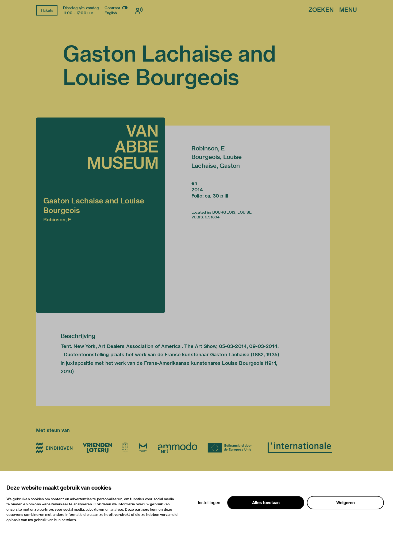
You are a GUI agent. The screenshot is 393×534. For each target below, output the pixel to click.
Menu (348, 10)
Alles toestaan (266, 502)
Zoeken (321, 10)
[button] (100, 215)
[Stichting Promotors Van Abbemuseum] (125, 447)
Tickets (46, 10)
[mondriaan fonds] (143, 447)
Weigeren (345, 502)
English (111, 12)
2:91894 (212, 217)
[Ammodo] (177, 447)
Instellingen (209, 502)
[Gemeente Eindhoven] (54, 447)
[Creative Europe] (232, 447)
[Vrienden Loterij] (97, 447)
